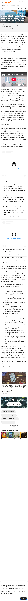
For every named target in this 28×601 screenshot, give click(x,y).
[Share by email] (17, 28)
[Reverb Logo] (7, 2)
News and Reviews (6, 26)
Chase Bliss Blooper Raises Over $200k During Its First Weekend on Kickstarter (13, 18)
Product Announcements (10, 418)
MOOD (3, 111)
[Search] (25, 5)
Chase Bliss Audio (15, 36)
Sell (17, 1)
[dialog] (14, 591)
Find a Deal (4, 8)
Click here (3, 361)
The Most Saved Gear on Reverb (6, 439)
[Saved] (22, 2)
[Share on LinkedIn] (10, 28)
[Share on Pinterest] (16, 28)
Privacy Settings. (8, 593)
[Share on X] (14, 28)
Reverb (20, 25)
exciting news (7, 40)
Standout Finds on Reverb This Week (20, 439)
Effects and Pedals (9, 415)
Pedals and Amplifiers (18, 8)
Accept (23, 598)
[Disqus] (14, 461)
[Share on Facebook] (12, 28)
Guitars (10, 8)
